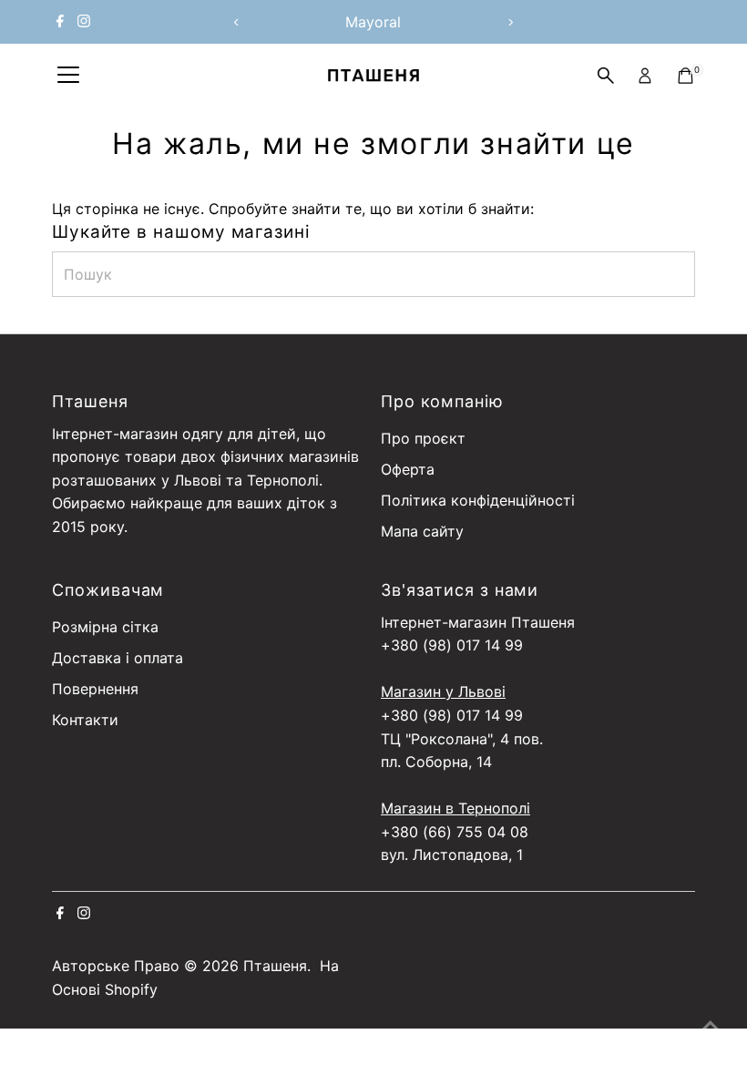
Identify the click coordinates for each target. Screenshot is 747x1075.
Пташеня (275, 966)
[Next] (509, 22)
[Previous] (237, 22)
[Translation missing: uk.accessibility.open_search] (606, 75)
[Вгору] (710, 1025)
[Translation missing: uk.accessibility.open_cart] (685, 75)
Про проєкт (423, 438)
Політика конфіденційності (478, 500)
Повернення (95, 689)
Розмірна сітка (105, 627)
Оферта (408, 469)
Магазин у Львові (443, 691)
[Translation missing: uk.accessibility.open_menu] (68, 75)
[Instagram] (84, 22)
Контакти (85, 720)
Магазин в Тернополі (455, 808)
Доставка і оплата (117, 658)
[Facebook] (60, 22)
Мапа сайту (422, 531)
